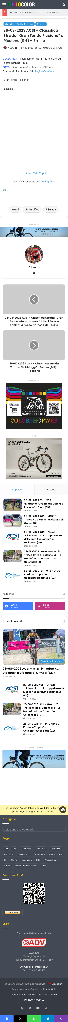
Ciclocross (40, 848)
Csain (52, 854)
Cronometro (39, 854)
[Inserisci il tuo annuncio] (34, 231)
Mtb (38, 860)
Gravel (14, 860)
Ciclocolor (57, 984)
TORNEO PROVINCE (34, 999)
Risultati (41, 24)
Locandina (27, 860)
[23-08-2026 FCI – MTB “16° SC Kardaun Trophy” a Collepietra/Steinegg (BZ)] (12, 575)
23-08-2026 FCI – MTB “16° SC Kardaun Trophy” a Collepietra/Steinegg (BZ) (42, 574)
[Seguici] (63, 809)
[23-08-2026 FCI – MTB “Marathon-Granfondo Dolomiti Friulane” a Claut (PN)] (12, 505)
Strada (52, 209)
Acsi (16, 209)
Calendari (53, 994)
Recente (51, 489)
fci (5, 860)
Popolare (17, 489)
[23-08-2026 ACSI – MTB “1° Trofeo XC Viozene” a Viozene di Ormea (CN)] (12, 520)
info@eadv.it (41, 966)
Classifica (33, 209)
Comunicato (23, 854)
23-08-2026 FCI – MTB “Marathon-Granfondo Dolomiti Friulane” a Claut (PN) (43, 504)
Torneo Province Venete (26, 865)
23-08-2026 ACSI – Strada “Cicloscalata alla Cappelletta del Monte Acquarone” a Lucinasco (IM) (43, 537)
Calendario (26, 848)
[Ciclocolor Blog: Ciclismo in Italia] (21, 4)
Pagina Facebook (45, 71)
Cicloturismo (56, 848)
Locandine (15, 994)
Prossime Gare (29, 994)
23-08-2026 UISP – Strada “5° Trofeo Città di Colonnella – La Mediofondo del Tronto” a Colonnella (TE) (42, 557)
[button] (34, 759)
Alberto (11, 48)
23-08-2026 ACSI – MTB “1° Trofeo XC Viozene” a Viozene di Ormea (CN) (43, 519)
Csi (60, 854)
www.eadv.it (26, 966)
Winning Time (47, 181)
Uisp (44, 865)
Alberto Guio (49, 989)
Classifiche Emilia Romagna (19, 24)
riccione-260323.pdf (34, 173)
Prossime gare (51, 860)
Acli (6, 848)
